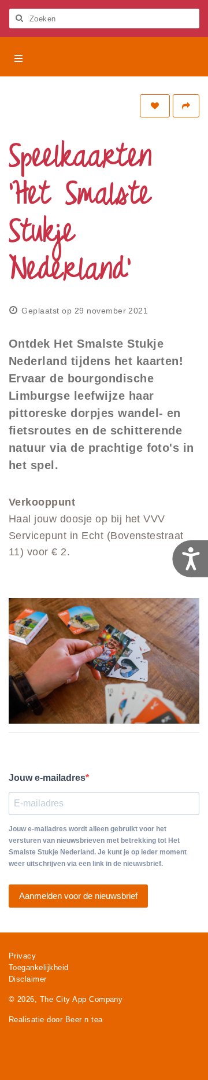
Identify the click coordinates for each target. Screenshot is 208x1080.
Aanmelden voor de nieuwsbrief (78, 896)
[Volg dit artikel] (155, 105)
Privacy (22, 956)
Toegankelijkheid (39, 967)
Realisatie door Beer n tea (55, 1019)
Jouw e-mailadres (47, 778)
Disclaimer (28, 979)
